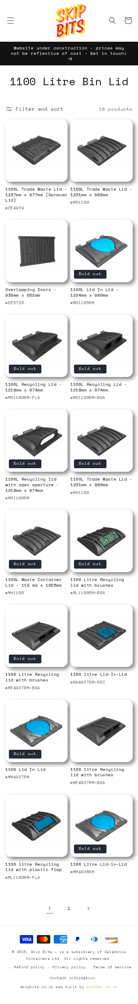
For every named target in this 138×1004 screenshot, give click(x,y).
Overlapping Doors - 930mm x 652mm (30, 292)
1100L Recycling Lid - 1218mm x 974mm (33, 387)
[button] (10, 20)
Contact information (72, 978)
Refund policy (29, 967)
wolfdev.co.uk (102, 987)
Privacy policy (69, 967)
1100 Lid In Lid (25, 769)
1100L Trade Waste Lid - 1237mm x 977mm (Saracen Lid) (36, 194)
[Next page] (88, 908)
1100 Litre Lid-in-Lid (98, 864)
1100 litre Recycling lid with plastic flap (33, 866)
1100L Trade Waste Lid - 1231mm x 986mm (101, 191)
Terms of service (112, 967)
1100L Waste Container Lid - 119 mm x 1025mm (33, 582)
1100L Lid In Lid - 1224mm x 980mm (94, 292)
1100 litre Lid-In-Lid (98, 674)
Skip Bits (41, 952)
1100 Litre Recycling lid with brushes (97, 582)
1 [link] (50, 908)
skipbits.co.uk (37, 987)
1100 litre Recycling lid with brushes (97, 772)
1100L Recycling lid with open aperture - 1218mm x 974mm (32, 484)
